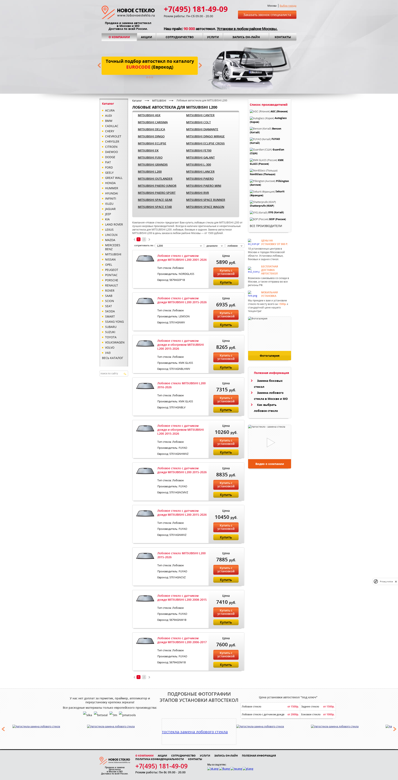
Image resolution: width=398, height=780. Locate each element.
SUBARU (110, 327)
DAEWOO (111, 152)
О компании (119, 37)
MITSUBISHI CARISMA (153, 122)
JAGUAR (110, 209)
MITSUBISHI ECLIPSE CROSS (205, 143)
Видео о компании (269, 464)
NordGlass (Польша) (262, 174)
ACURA (110, 110)
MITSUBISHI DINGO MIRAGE (205, 136)
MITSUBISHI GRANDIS (153, 164)
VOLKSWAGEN (115, 342)
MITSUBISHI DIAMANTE (202, 129)
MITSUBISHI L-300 (198, 164)
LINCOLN (111, 235)
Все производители (266, 226)
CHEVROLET (113, 136)
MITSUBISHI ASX (149, 115)
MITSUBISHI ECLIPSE (152, 143)
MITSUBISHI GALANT (200, 157)
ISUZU (109, 204)
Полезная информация (259, 755)
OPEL (108, 265)
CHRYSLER (112, 141)
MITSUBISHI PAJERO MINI (203, 186)
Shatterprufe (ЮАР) (262, 205)
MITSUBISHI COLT (198, 122)
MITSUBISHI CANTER (200, 115)
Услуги (213, 37)
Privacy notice (386, 581)
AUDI (108, 116)
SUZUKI (110, 332)
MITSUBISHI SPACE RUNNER (205, 200)
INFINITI (110, 198)
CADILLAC (111, 126)
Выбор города (288, 5)
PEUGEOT (111, 270)
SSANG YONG (114, 322)
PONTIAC (111, 275)
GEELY (109, 173)
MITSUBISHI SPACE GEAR (155, 200)
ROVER (109, 290)
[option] (50, 726)
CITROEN (111, 147)
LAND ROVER (114, 224)
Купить (226, 282)
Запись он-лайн (246, 37)
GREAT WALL (114, 178)
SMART (110, 316)
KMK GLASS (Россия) (267, 162)
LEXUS (109, 230)
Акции (146, 37)
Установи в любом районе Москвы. (247, 28)
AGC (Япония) (279, 111)
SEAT (108, 306)
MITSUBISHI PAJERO (200, 179)
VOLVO (109, 347)
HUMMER (111, 188)
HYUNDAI (111, 193)
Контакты (283, 37)
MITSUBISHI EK (148, 150)
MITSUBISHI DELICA (151, 129)
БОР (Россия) (277, 219)
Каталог (137, 100)
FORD (109, 167)
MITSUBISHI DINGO (151, 136)
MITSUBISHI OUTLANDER (155, 179)
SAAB (108, 296)
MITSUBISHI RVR (197, 193)
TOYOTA (110, 337)
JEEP (108, 214)
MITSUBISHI (113, 254)
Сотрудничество (180, 37)
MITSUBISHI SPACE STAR (155, 207)
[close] (396, 581)
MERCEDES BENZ (112, 247)
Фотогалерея (269, 356)
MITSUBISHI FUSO (150, 157)
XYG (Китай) (276, 212)
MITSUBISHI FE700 (198, 150)
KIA (107, 219)
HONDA (110, 183)
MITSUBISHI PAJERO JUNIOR (157, 186)
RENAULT (111, 285)
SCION (109, 301)
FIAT (108, 162)
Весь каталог (112, 358)
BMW (108, 121)
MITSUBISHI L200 (150, 171)
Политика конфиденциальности (159, 759)
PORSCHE (111, 280)
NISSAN (110, 259)
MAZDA (110, 240)
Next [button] (395, 729)
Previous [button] (3, 729)
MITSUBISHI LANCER (200, 171)
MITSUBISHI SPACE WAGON (205, 207)
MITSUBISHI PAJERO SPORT (157, 193)
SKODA (110, 311)
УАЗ (107, 353)
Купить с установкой (225, 272)
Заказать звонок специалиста (267, 14)
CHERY (109, 131)
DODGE (110, 157)
